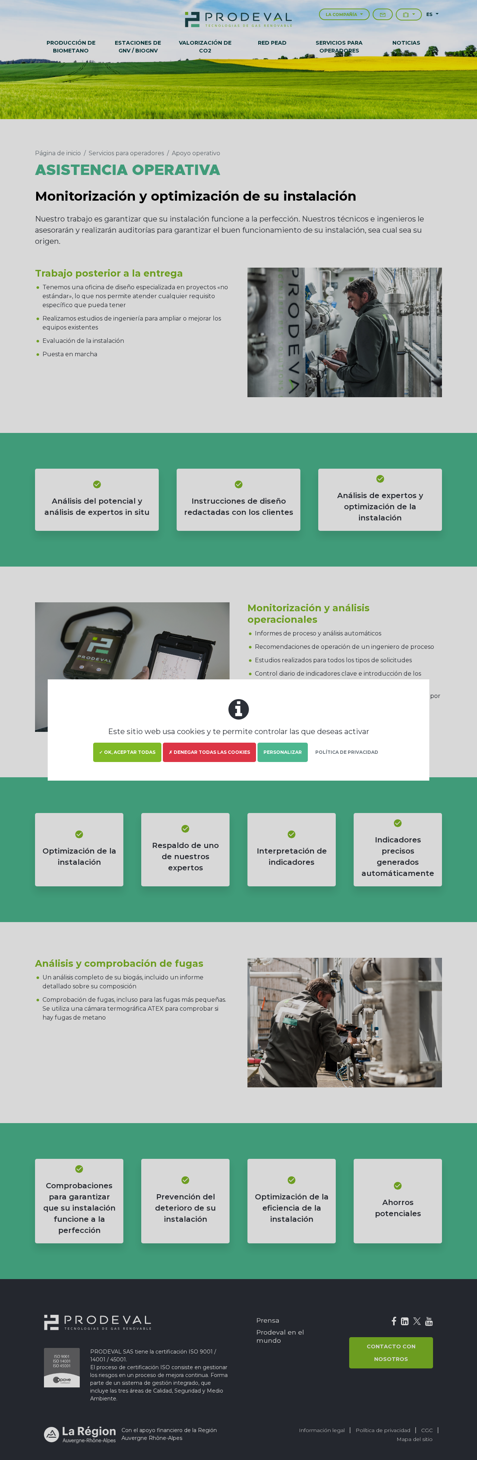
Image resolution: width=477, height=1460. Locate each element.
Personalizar (282, 752)
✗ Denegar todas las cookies (209, 752)
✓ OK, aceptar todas (127, 752)
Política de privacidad (346, 752)
